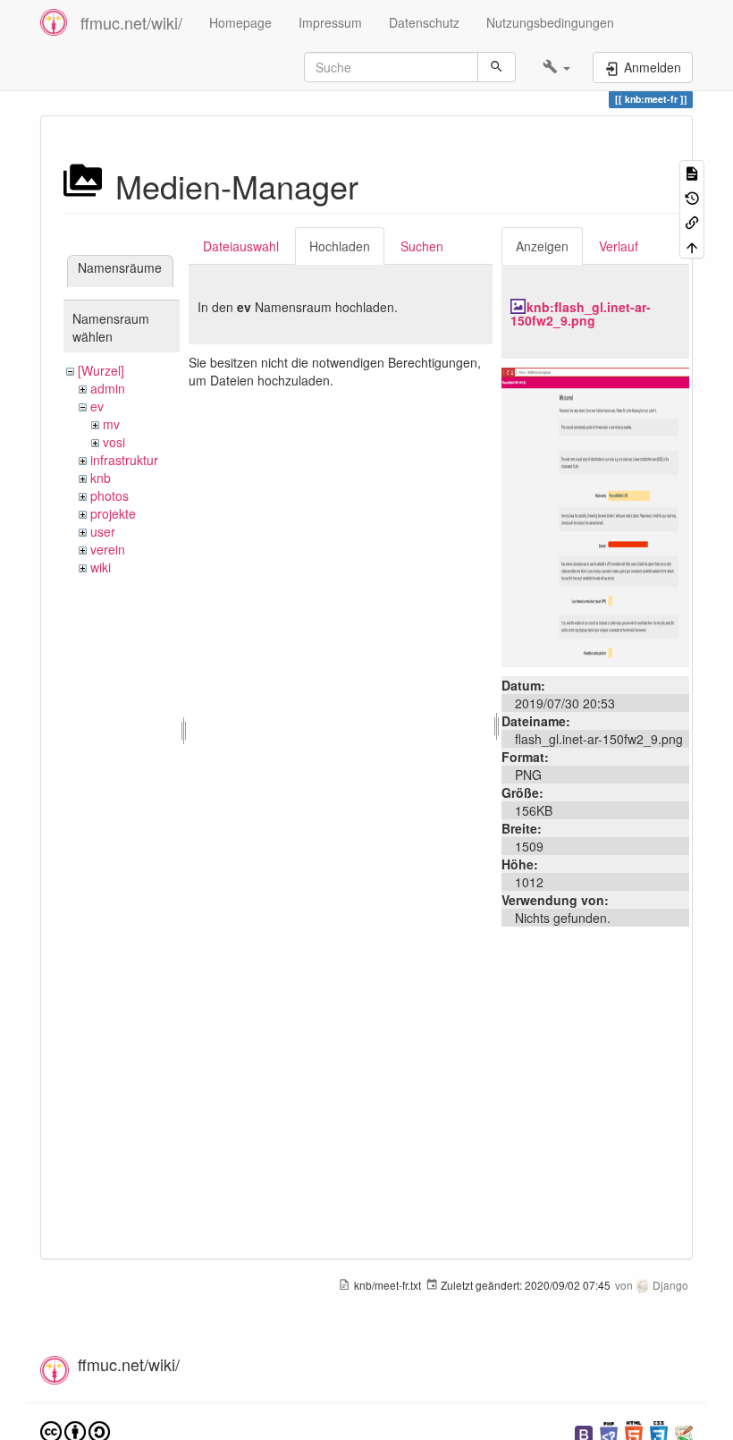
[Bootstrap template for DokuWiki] (584, 1432)
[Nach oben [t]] (692, 245)
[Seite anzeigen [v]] (692, 172)
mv (111, 424)
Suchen (421, 246)
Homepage (240, 22)
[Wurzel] (101, 370)
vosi (114, 442)
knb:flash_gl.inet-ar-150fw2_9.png (580, 313)
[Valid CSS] (659, 1432)
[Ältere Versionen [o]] (692, 196)
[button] (556, 67)
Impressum (330, 22)
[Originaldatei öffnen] (595, 515)
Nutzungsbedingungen (550, 22)
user (102, 531)
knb (100, 478)
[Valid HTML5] (634, 1432)
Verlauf (618, 246)
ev (97, 406)
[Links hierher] (692, 221)
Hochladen (339, 246)
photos (109, 495)
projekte (113, 513)
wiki (100, 567)
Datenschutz (424, 22)
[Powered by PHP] (609, 1432)
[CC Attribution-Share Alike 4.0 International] (75, 1430)
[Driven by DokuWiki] (684, 1432)
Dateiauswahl (241, 246)
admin (107, 388)
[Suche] (496, 67)
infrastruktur (124, 460)
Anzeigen (542, 246)
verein (107, 549)
